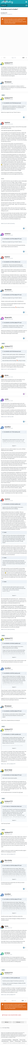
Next (23, 57)
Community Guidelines (6, 1039)
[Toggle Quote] (3, 103)
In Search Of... (10, 14)
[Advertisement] (14, 40)
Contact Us (24, 1041)
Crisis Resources (4, 1041)
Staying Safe (15, 1039)
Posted (9, 64)
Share (7, 1022)
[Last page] (26, 58)
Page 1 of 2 (14, 57)
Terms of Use (22, 1039)
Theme (11, 1041)
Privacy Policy (18, 1041)
